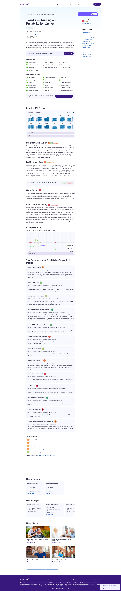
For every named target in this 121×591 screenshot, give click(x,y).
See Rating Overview (86, 23)
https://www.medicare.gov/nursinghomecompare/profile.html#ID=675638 (42, 569)
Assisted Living (67, 4)
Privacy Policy (91, 579)
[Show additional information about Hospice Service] (35, 67)
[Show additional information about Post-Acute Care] (56, 67)
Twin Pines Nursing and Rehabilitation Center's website (39, 34)
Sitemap (99, 579)
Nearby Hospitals (87, 52)
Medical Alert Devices (86, 4)
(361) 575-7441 (49, 493)
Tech (61, 579)
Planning (72, 579)
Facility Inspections (87, 39)
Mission (56, 579)
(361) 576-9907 (30, 514)
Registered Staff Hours (88, 36)
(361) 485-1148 (49, 514)
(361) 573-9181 (30, 493)
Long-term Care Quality (89, 37)
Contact (50, 579)
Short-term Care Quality (89, 43)
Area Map (85, 51)
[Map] (50, 467)
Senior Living (76, 4)
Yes (64, 183)
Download (94, 14)
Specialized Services (88, 34)
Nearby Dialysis (87, 54)
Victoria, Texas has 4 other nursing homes (46, 455)
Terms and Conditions (81, 579)
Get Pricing (67, 53)
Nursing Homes (57, 4)
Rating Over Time (87, 45)
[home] (24, 4)
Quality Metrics (86, 47)
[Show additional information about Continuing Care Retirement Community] (66, 62)
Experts (66, 579)
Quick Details (86, 32)
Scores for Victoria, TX (88, 49)
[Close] (118, 587)
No (71, 183)
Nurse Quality (86, 41)
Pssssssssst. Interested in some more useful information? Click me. (110, 587)
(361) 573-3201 (43, 37)
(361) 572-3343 (69, 514)
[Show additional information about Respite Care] (70, 67)
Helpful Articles (87, 56)
